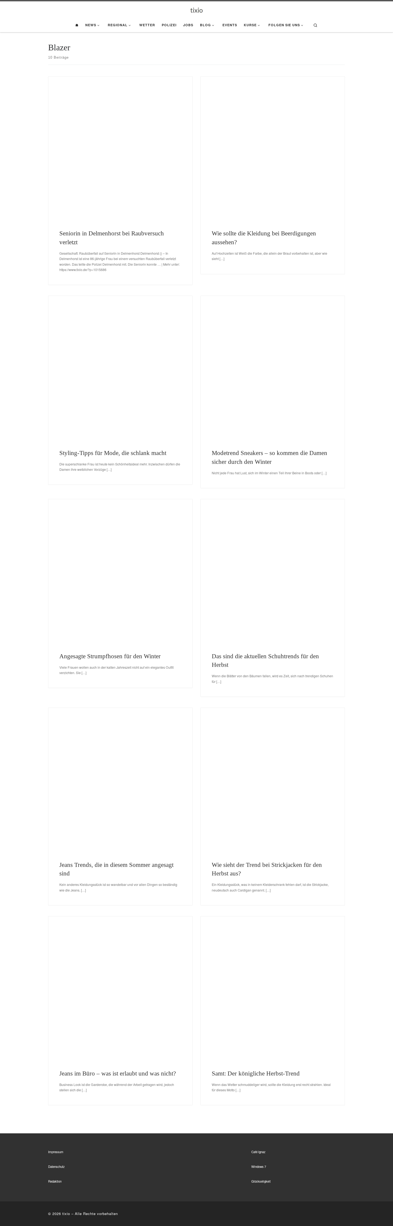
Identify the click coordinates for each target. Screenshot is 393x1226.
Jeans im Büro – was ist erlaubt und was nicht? (117, 1073)
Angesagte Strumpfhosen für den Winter (110, 656)
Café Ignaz (258, 1152)
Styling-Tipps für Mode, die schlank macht (112, 452)
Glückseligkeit (261, 1181)
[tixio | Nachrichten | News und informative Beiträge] (197, 9)
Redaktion (54, 1181)
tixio (66, 1213)
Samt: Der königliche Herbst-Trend (256, 1073)
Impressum (55, 1152)
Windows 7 (258, 1166)
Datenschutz (56, 1166)
